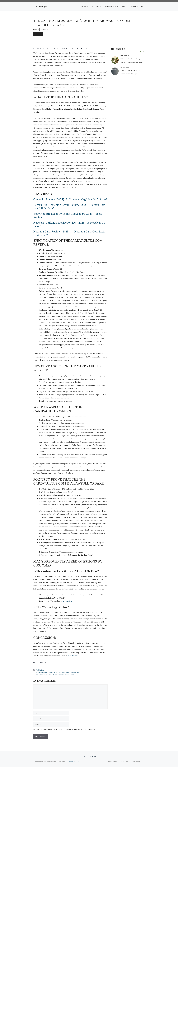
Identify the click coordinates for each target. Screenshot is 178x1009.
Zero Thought (40, 6)
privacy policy (73, 762)
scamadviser (67, 601)
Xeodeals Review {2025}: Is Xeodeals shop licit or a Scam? (55, 675)
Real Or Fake (38, 34)
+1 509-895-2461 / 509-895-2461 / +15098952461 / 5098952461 (57, 672)
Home (35, 49)
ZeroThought (73, 656)
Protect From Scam (110, 6)
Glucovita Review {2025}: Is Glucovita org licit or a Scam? (70, 199)
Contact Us (134, 6)
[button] (142, 6)
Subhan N (36, 29)
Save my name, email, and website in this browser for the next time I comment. (65, 729)
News (123, 6)
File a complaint (96, 6)
